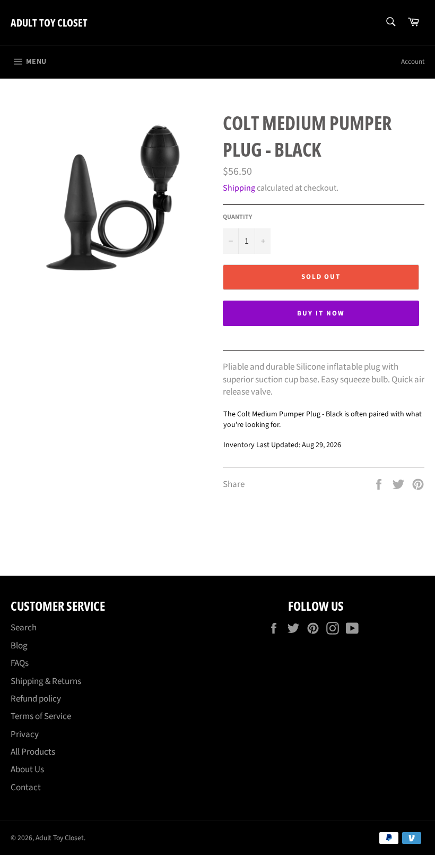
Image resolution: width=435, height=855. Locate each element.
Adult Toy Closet (49, 22)
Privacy (25, 734)
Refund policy (36, 698)
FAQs (20, 663)
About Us (27, 769)
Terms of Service (41, 716)
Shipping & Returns (46, 681)
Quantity (237, 217)
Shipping (239, 188)
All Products (33, 752)
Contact (26, 787)
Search (24, 627)
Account (412, 61)
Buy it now (321, 313)
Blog (19, 645)
